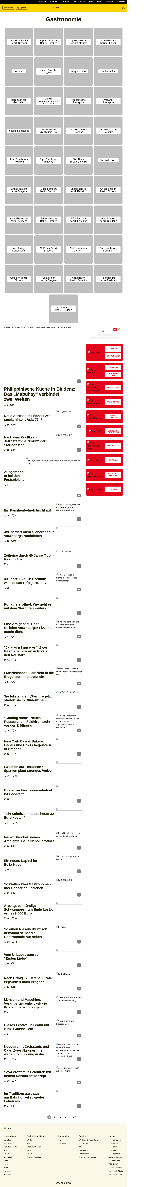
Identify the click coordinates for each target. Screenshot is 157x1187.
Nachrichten (10, 1136)
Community (63, 1136)
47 (74, 1117)
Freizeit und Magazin (37, 1136)
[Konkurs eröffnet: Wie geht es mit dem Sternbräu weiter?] (69, 606)
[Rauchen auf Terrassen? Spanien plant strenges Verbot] (69, 771)
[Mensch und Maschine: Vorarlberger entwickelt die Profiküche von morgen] (69, 1005)
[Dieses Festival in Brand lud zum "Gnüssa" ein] (69, 1029)
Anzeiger (109, 2)
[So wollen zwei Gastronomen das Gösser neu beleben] (69, 888)
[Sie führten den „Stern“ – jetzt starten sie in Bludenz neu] (69, 700)
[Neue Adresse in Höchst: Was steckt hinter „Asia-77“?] (69, 420)
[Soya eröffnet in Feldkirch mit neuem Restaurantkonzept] (69, 1076)
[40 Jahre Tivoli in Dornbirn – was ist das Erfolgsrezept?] (69, 583)
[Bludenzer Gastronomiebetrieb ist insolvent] (69, 794)
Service (82, 1136)
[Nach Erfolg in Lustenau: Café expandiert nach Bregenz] (69, 982)
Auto (99, 2)
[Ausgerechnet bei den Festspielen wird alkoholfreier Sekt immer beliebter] (54, 478)
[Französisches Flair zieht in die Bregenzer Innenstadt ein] (69, 677)
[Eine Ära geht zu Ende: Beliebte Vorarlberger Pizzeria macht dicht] (69, 630)
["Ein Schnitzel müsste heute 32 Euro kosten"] (69, 818)
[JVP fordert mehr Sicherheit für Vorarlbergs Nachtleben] (69, 536)
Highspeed (42, 2)
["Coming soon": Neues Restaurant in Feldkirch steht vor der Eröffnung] (69, 724)
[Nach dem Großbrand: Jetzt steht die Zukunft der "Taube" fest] (69, 443)
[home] (63, 7)
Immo (91, 2)
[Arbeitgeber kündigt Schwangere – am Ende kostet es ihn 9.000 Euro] (69, 912)
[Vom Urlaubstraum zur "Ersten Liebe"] (69, 959)
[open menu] (123, 8)
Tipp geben (21, 8)
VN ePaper (121, 2)
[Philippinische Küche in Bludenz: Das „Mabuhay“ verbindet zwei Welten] (43, 355)
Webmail (53, 2)
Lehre (82, 2)
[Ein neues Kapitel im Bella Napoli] (69, 865)
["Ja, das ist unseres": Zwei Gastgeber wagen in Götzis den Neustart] (69, 653)
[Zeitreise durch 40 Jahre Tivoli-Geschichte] (69, 559)
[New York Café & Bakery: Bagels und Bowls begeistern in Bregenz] (69, 747)
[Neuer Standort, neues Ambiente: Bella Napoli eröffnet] (69, 841)
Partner (112, 1136)
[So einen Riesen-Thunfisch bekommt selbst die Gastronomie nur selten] (69, 935)
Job (74, 2)
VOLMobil (65, 2)
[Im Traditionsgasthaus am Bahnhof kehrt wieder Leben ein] (69, 1099)
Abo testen (8, 8)
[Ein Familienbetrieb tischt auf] (69, 512)
